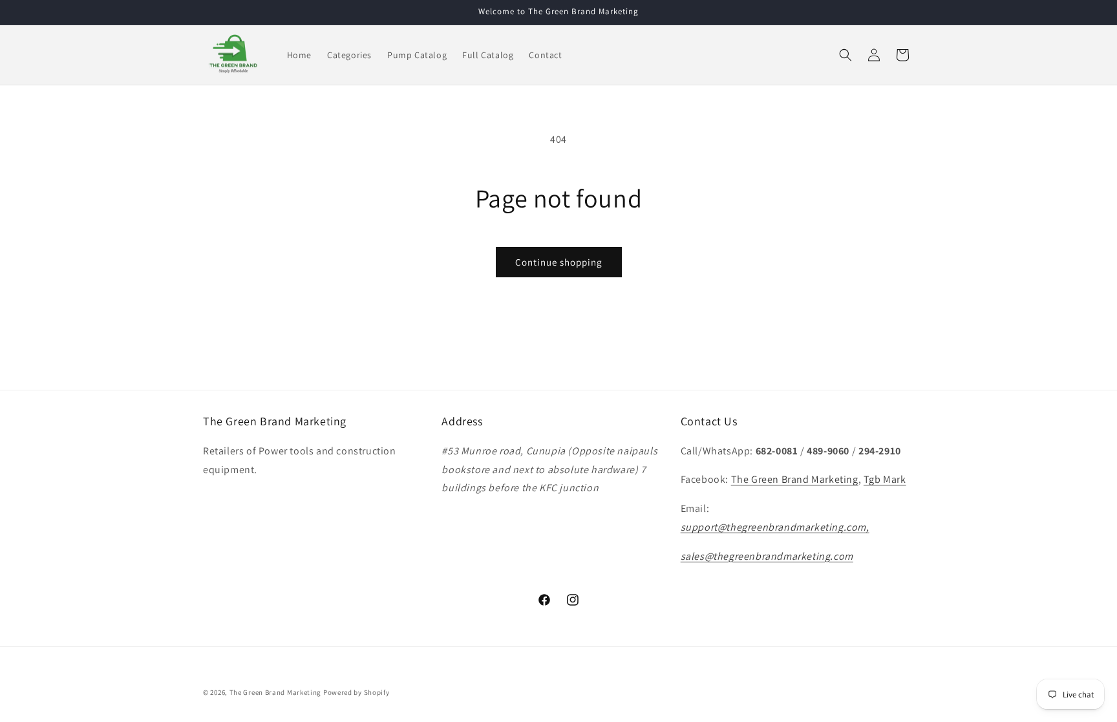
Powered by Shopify (356, 692)
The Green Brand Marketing (794, 479)
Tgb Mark (885, 479)
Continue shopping (558, 262)
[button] (845, 55)
